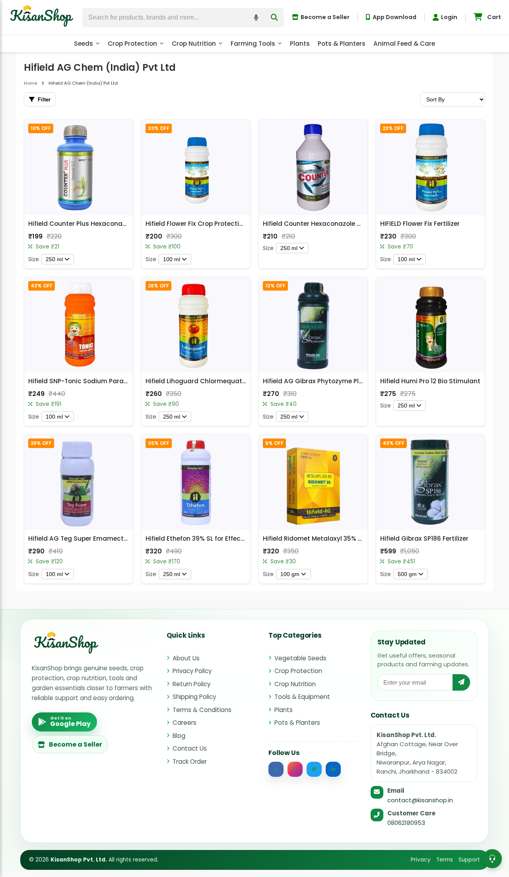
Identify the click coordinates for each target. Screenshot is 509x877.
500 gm (407, 574)
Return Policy (191, 684)
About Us (186, 658)
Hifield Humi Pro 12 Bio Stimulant (430, 381)
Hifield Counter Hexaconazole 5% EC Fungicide (335, 223)
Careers (184, 722)
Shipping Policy (194, 697)
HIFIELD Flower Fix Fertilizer (420, 223)
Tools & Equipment (302, 697)
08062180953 (406, 823)
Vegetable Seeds (300, 658)
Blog (179, 735)
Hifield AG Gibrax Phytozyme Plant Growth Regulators (347, 381)
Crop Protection (132, 43)
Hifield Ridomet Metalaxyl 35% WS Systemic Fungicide (347, 538)
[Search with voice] (256, 17)
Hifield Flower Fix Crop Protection (196, 223)
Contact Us (190, 748)
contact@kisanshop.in (420, 800)
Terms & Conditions (202, 710)
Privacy (421, 859)
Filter (44, 100)
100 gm (289, 574)
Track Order (190, 761)
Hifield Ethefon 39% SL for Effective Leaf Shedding (222, 538)
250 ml (54, 259)
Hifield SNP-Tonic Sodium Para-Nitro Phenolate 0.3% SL (113, 381)
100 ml (171, 259)
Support (469, 859)
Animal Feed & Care (404, 43)
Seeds (83, 43)
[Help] (492, 858)
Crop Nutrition (194, 43)
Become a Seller (325, 17)
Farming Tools (253, 43)
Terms (444, 859)
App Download (394, 17)
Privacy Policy (192, 671)
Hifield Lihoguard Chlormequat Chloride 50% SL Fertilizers (235, 381)
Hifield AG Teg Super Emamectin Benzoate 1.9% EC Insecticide (124, 538)
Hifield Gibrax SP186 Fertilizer (424, 538)
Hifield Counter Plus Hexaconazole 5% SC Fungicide (108, 223)
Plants (300, 43)
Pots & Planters (341, 43)
